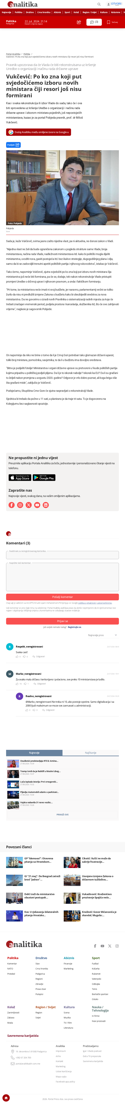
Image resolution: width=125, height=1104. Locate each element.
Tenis (94, 989)
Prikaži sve (63, 814)
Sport (67, 12)
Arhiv (58, 1056)
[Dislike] (24, 656)
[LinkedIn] (46, 505)
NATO (10, 968)
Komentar (12, 963)
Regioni (39, 978)
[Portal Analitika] (24, 944)
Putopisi (39, 994)
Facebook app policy (65, 1081)
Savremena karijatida (22, 1035)
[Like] (17, 656)
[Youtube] (37, 505)
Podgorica (40, 973)
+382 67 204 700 (23, 1057)
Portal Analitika (13, 54)
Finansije (68, 963)
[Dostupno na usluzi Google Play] (44, 477)
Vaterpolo (96, 978)
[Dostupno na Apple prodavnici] (20, 477)
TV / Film (68, 1022)
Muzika (67, 1017)
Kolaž (76, 12)
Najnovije (6, 12)
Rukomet (96, 973)
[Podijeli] (79, 22)
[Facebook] (12, 505)
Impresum (61, 1051)
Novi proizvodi (98, 1021)
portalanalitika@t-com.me (28, 1063)
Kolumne (115, 12)
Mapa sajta (61, 1076)
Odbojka (96, 984)
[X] (29, 505)
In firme (95, 1016)
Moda (10, 1022)
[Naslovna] (6, 1098)
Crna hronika (43, 12)
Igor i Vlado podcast (92, 1051)
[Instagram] (20, 505)
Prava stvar (41, 989)
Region (39, 1012)
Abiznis (57, 12)
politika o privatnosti (87, 602)
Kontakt (59, 1061)
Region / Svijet (90, 12)
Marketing (68, 968)
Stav (37, 963)
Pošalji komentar (62, 597)
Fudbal (95, 963)
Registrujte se (74, 627)
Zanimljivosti (13, 1012)
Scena (67, 1012)
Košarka (96, 968)
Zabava (10, 1017)
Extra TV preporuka (92, 1056)
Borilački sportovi (100, 994)
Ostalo (95, 999)
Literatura (68, 1027)
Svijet (38, 1017)
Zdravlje (39, 984)
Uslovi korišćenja (64, 1071)
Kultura (103, 12)
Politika (18, 12)
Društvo (30, 12)
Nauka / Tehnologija (100, 1008)
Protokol (11, 973)
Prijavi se (62, 621)
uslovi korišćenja (104, 602)
